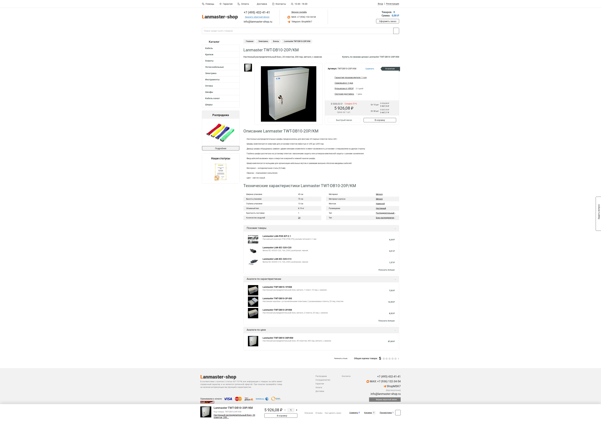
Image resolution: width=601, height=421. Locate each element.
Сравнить (353, 413)
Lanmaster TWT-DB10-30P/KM (278, 338)
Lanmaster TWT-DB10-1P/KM (277, 287)
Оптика (209, 86)
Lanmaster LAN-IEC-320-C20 (277, 247)
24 (299, 218)
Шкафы (209, 92)
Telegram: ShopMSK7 (301, 21)
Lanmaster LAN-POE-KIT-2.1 (277, 236)
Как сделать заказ (333, 413)
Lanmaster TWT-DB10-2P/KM (277, 310)
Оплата (245, 4)
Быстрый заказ (344, 120)
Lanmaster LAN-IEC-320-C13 (277, 259)
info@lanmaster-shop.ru (385, 393)
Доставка (261, 4)
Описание (308, 413)
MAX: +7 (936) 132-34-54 (303, 17)
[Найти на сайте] (396, 31)
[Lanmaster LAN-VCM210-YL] (220, 132)
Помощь (209, 4)
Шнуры (209, 104)
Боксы (276, 41)
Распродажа (321, 376)
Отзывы (318, 413)
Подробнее (220, 148)
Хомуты (209, 60)
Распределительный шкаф (388, 213)
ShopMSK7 (393, 386)
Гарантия (228, 4)
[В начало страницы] (398, 412)
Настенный (381, 208)
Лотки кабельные (214, 67)
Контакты (281, 4)
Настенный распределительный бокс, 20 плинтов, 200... (234, 416)
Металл (379, 194)
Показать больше (386, 270)
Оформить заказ (387, 21)
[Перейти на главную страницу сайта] (219, 17)
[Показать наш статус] (221, 171)
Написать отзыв (340, 358)
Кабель (209, 48)
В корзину (380, 120)
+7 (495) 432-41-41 (256, 12)
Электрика (210, 73)
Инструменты (212, 79)
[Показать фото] (248, 67)
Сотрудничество (323, 380)
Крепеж (209, 54)
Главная (249, 41)
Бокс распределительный (387, 218)
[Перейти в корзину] (378, 14)
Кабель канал (212, 98)
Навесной (380, 204)
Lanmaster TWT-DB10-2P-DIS (277, 298)
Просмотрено (386, 413)
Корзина (368, 413)
